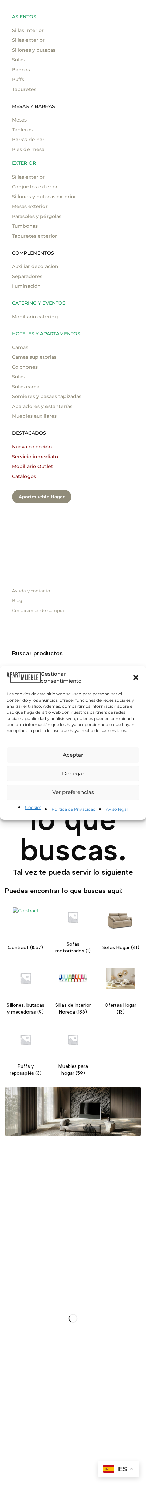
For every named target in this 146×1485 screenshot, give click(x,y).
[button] (135, 677)
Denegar (73, 773)
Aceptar (73, 754)
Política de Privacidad (74, 809)
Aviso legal (117, 809)
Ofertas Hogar (120, 1005)
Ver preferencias (73, 792)
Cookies (33, 807)
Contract (19, 947)
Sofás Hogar (116, 947)
